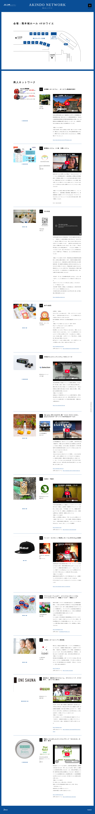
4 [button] (26, 438)
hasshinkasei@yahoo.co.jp (64, 631)
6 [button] (27, 701)
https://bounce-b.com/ (57, 527)
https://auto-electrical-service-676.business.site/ (62, 139)
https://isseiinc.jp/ (56, 668)
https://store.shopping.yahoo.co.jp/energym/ (61, 586)
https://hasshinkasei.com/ (58, 629)
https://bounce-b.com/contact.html (69, 529)
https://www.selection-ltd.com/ (59, 405)
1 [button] (22, 379)
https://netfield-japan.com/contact (69, 796)
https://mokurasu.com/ (57, 727)
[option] (24, 95)
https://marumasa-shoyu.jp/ (58, 468)
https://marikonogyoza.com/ (58, 346)
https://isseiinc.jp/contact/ (68, 670)
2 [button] (23, 379)
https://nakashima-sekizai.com (59, 297)
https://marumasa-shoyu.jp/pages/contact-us (71, 470)
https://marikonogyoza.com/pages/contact (71, 348)
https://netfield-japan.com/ (58, 794)
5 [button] (27, 379)
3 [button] (24, 379)
